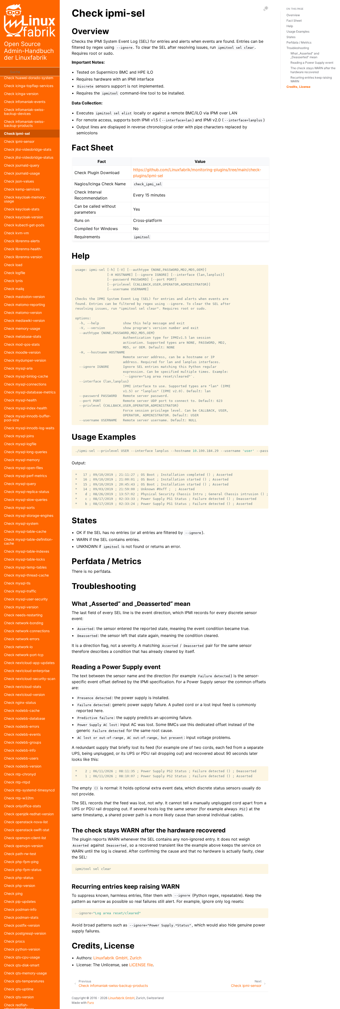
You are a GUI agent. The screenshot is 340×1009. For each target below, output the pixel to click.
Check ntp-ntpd (17, 782)
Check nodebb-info (20, 750)
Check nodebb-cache (22, 710)
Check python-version (22, 949)
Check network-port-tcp (24, 655)
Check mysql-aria (18, 368)
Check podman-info (20, 909)
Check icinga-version (21, 94)
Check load (13, 265)
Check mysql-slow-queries (25, 499)
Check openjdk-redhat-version (29, 814)
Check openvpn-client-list (25, 838)
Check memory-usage (22, 328)
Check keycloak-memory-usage (25, 199)
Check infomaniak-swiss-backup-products (24, 123)
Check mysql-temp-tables (25, 567)
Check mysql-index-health (25, 408)
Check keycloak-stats (21, 209)
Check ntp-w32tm (19, 798)
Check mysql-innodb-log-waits (29, 428)
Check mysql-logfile (20, 444)
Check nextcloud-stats (22, 686)
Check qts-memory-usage (25, 973)
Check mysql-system (21, 523)
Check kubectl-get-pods (24, 225)
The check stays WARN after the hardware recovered (313, 70)
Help (289, 26)
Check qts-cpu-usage (22, 957)
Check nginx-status (20, 702)
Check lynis (13, 281)
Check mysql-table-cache (25, 531)
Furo (90, 1003)
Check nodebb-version (22, 766)
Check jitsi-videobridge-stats (27, 149)
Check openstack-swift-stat (26, 830)
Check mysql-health (20, 400)
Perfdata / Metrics (298, 42)
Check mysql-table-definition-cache (28, 541)
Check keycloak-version (23, 217)
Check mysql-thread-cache (26, 575)
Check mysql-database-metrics (30, 392)
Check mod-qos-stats (22, 344)
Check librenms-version (23, 257)
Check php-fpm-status (22, 869)
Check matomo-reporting (24, 304)
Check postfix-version (22, 925)
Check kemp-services (22, 189)
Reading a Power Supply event (311, 62)
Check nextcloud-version (24, 694)
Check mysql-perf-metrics (25, 476)
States (290, 37)
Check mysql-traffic (20, 591)
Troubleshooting (297, 48)
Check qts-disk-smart (21, 965)
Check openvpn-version (23, 846)
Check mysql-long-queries (25, 452)
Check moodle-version (22, 352)
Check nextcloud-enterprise (27, 671)
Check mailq (14, 289)
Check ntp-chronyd (20, 774)
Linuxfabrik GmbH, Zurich (117, 957)
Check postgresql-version (25, 933)
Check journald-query (21, 165)
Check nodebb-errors (21, 726)
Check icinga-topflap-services (28, 86)
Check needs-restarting (23, 615)
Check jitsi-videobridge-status (28, 157)
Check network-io (18, 647)
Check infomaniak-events (24, 101)
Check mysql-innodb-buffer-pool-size (27, 418)
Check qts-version (19, 997)
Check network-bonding (23, 623)
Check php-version (19, 885)
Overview (293, 15)
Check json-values (19, 181)
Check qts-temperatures (24, 981)
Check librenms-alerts (22, 241)
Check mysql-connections (25, 384)
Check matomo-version (23, 312)
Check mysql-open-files (23, 468)
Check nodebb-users (21, 758)
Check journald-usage (22, 173)
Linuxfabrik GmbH (121, 998)
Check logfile (14, 273)
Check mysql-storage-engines (28, 515)
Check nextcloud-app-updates (29, 663)
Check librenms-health (22, 249)
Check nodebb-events (22, 734)
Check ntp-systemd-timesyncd (29, 790)
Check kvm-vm (16, 233)
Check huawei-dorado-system (28, 78)
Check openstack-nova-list (26, 822)
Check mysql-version (21, 607)
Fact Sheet (294, 20)
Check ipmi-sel (17, 133)
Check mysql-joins (19, 436)
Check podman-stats (21, 917)
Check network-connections (27, 631)
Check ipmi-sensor (19, 141)
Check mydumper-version (25, 360)
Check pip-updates (20, 901)
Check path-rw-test (20, 854)
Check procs (14, 941)
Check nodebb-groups (22, 742)
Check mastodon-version (24, 296)
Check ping (13, 893)
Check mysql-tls (17, 583)
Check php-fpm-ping (21, 862)
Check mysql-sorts (19, 507)
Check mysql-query (20, 483)
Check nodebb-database (24, 718)
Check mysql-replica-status (26, 491)
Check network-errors (21, 639)
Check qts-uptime (18, 989)
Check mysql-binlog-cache (26, 376)
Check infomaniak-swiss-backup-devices (24, 111)
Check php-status (18, 877)
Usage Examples (297, 31)
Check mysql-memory (22, 460)
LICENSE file (141, 964)
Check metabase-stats (22, 336)
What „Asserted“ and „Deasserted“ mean (304, 55)
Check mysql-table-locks (24, 559)
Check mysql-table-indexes (26, 551)
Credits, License (298, 87)
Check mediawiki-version (24, 320)
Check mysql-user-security (26, 599)
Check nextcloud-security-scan (29, 678)
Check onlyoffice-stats (22, 806)
